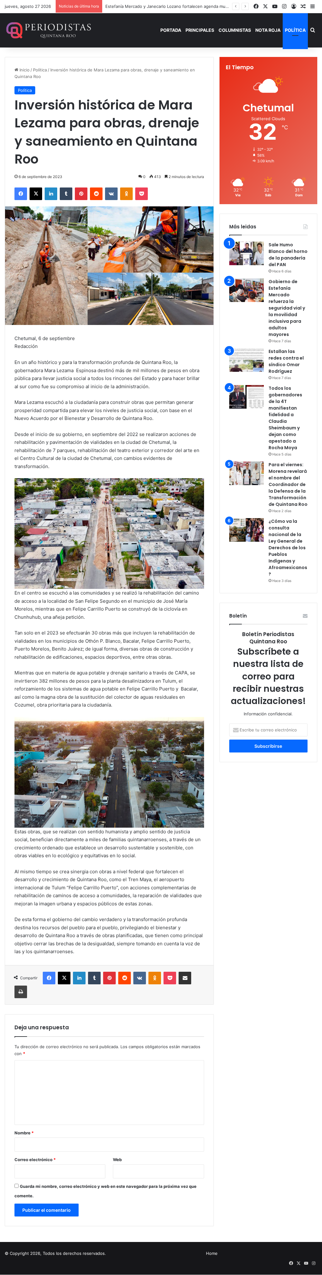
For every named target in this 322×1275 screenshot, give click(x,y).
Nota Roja (267, 30)
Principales (200, 30)
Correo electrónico (35, 1159)
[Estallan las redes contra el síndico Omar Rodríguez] (246, 360)
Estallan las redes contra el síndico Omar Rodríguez (286, 361)
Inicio (24, 69)
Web (117, 1159)
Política (295, 30)
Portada (170, 30)
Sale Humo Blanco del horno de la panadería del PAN (288, 255)
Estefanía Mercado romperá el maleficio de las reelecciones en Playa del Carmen (184, 6)
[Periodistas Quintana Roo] (48, 30)
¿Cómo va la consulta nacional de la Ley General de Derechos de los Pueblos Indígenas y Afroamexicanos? (288, 547)
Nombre (24, 1132)
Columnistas (235, 30)
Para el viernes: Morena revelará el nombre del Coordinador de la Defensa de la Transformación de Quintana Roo (288, 484)
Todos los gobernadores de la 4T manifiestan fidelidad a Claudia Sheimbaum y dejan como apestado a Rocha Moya (285, 418)
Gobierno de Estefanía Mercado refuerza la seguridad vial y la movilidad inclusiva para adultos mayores (287, 308)
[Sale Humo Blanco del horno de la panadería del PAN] (246, 253)
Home (212, 1253)
